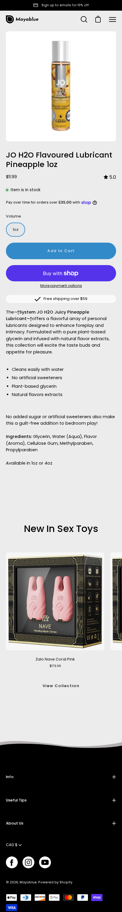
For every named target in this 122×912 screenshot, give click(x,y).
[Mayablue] (22, 19)
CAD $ (11, 844)
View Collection (61, 685)
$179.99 (55, 666)
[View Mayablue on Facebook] (12, 862)
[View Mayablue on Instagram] (28, 862)
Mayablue (28, 882)
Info (10, 776)
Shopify (66, 882)
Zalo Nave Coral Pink (55, 659)
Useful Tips (16, 800)
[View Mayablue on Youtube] (45, 862)
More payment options (61, 285)
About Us (14, 823)
